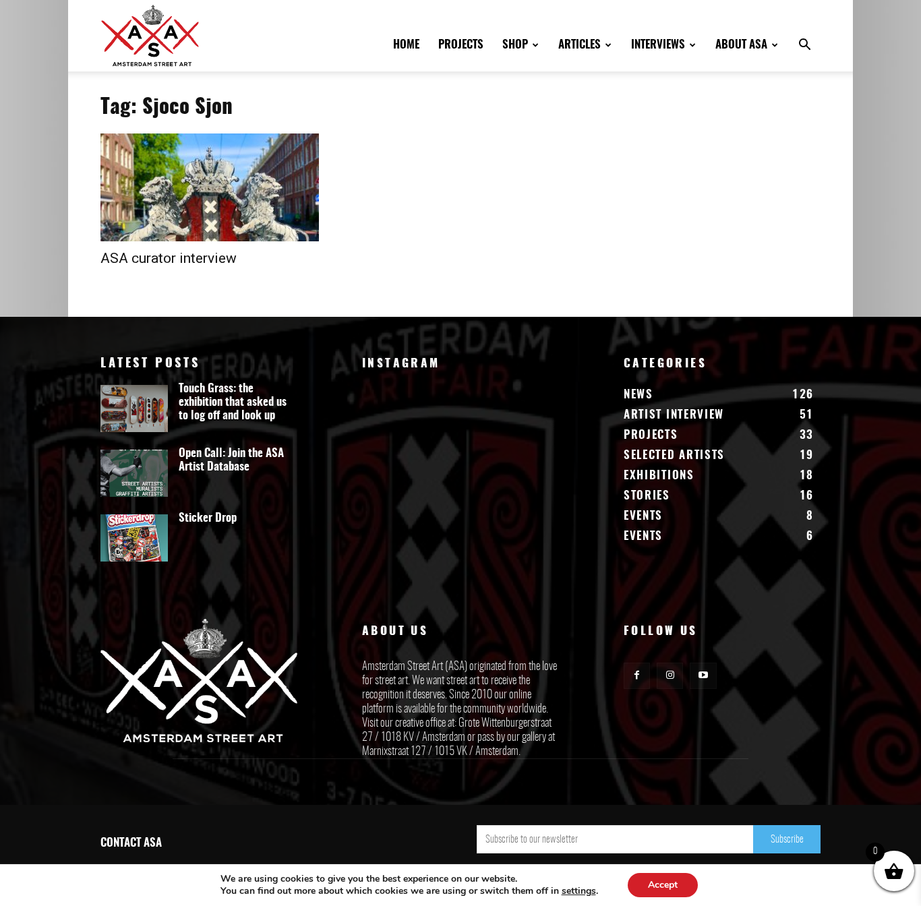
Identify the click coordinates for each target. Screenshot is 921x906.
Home (406, 45)
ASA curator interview (168, 258)
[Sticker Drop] (134, 538)
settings (579, 891)
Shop (515, 45)
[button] (804, 46)
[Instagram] (670, 676)
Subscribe (787, 840)
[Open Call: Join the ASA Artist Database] (134, 473)
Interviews (658, 45)
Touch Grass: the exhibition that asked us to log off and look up (233, 402)
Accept (663, 884)
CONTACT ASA (131, 843)
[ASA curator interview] (209, 187)
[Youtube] (703, 676)
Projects (460, 45)
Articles (579, 45)
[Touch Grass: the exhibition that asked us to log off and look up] (134, 408)
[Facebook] (637, 676)
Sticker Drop (208, 518)
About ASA (741, 45)
